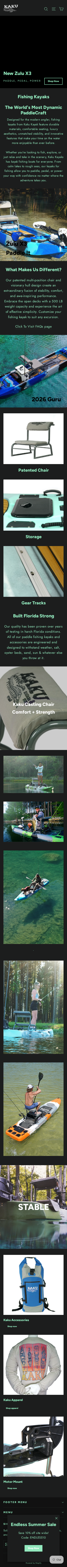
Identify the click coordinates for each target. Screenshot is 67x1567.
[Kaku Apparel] (33, 1365)
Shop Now (53, 81)
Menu (8, 1512)
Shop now (12, 1326)
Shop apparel (12, 1408)
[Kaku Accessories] (33, 1285)
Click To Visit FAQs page (33, 326)
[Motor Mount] (33, 1447)
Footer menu (15, 1502)
